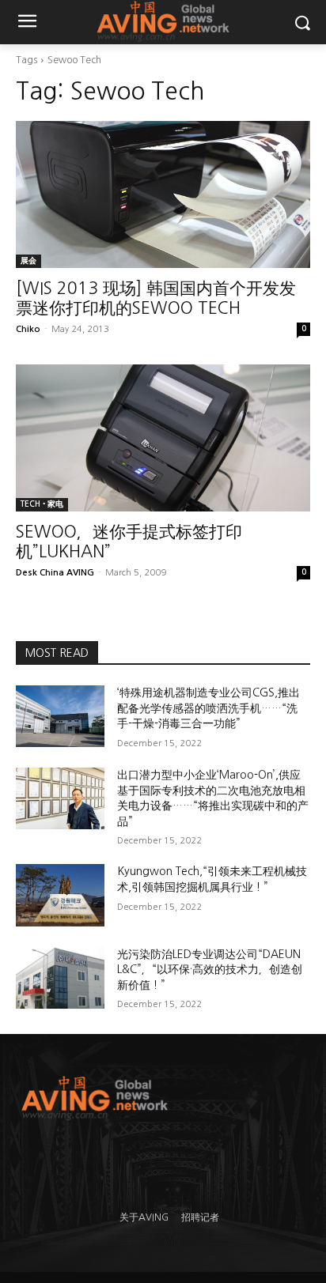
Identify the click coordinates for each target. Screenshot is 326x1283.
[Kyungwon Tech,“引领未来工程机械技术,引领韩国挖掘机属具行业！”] (60, 895)
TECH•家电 (42, 504)
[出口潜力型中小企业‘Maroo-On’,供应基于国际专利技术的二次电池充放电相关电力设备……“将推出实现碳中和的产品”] (60, 798)
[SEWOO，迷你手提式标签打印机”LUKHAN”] (163, 437)
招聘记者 (200, 1217)
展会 (28, 260)
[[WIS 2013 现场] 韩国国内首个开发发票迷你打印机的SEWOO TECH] (163, 194)
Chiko (28, 329)
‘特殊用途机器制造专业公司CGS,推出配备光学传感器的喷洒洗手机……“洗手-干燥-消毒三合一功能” (208, 708)
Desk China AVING (55, 572)
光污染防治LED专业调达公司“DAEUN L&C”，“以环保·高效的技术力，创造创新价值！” (209, 970)
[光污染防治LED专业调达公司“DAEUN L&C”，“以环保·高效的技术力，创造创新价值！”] (60, 978)
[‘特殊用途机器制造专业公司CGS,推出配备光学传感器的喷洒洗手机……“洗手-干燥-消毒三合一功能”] (60, 716)
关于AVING (144, 1217)
